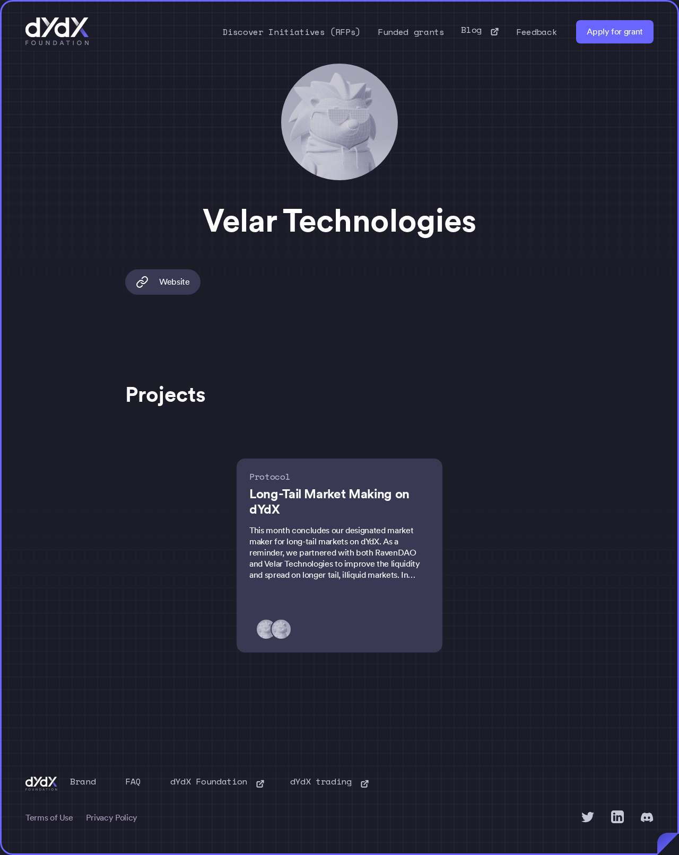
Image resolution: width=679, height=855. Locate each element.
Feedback (536, 31)
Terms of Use (49, 818)
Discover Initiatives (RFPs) (292, 31)
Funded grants (411, 31)
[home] (57, 32)
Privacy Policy (111, 818)
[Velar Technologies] (284, 629)
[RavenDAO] (269, 629)
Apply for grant (615, 32)
